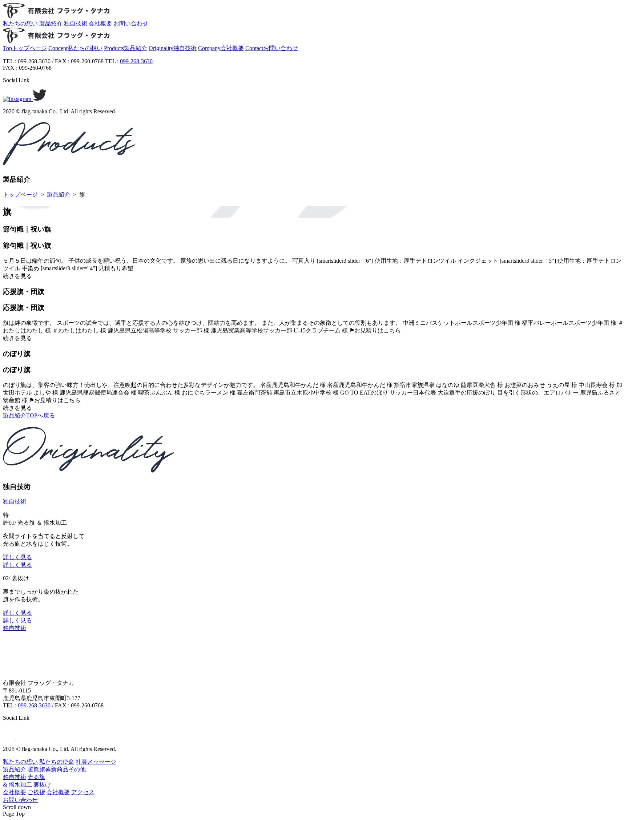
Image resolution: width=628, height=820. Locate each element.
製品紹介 (58, 194)
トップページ (20, 194)
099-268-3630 (136, 61)
